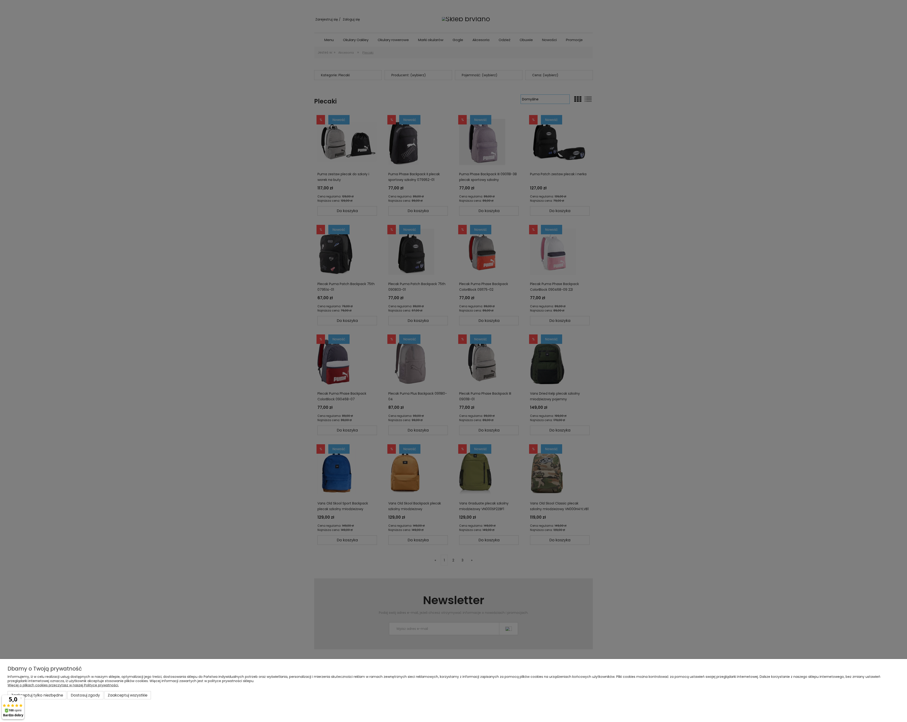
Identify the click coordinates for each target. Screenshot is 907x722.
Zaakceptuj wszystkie (127, 695)
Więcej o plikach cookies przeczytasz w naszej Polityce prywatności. (63, 685)
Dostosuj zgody (85, 695)
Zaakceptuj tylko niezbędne (37, 695)
